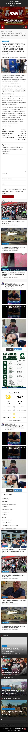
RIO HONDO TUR (6, 520)
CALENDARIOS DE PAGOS (9, 504)
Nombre (4, 173)
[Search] (23, 27)
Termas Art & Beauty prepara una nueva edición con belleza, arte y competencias (13, 670)
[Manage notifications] (24, 729)
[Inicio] (3, 27)
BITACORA (5, 501)
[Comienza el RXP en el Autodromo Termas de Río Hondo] (14, 211)
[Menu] (6, 27)
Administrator (6, 57)
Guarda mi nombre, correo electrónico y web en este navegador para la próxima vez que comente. (14, 191)
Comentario (5, 153)
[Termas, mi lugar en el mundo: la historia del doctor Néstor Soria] (14, 590)
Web (3, 184)
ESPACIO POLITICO (7, 509)
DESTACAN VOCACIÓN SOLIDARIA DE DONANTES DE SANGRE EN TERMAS (20, 134)
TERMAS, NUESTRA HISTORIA (10, 525)
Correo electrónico (13, 5)
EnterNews (10, 730)
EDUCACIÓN (5, 506)
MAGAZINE (5, 512)
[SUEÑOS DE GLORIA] (14, 646)
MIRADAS (4, 514)
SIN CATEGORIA (6, 522)
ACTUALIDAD (5, 41)
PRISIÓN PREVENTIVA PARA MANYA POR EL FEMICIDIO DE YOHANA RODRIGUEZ (8, 133)
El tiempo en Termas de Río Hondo (14, 420)
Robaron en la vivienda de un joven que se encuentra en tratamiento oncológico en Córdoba (13, 274)
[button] (6, 27)
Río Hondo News (14, 20)
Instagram (18, 3)
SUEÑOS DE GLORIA (8, 651)
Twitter (13, 3)
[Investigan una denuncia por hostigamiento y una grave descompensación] (14, 236)
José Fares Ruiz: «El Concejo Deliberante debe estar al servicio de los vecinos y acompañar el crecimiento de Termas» (14, 691)
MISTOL (4, 517)
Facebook (8, 3)
